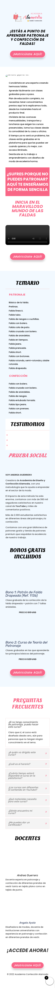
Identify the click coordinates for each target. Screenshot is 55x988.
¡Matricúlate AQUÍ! (27, 54)
